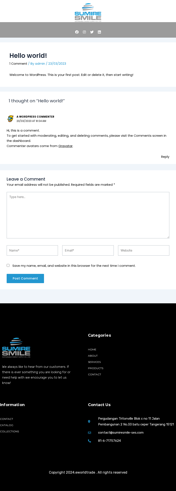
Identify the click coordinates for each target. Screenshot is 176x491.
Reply (165, 157)
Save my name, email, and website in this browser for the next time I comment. (74, 266)
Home (92, 349)
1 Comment (18, 63)
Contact (94, 374)
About (93, 355)
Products (95, 368)
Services (94, 362)
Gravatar (65, 146)
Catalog (6, 425)
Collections (9, 431)
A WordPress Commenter (35, 116)
